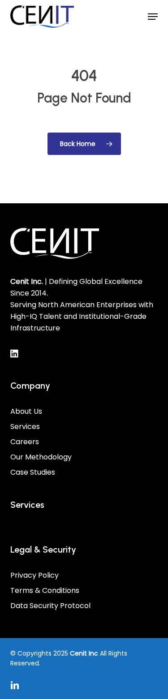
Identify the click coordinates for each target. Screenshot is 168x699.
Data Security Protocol (50, 605)
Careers (24, 442)
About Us (26, 411)
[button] (153, 16)
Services (25, 426)
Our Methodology (41, 457)
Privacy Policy (34, 575)
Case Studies (32, 472)
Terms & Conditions (44, 590)
